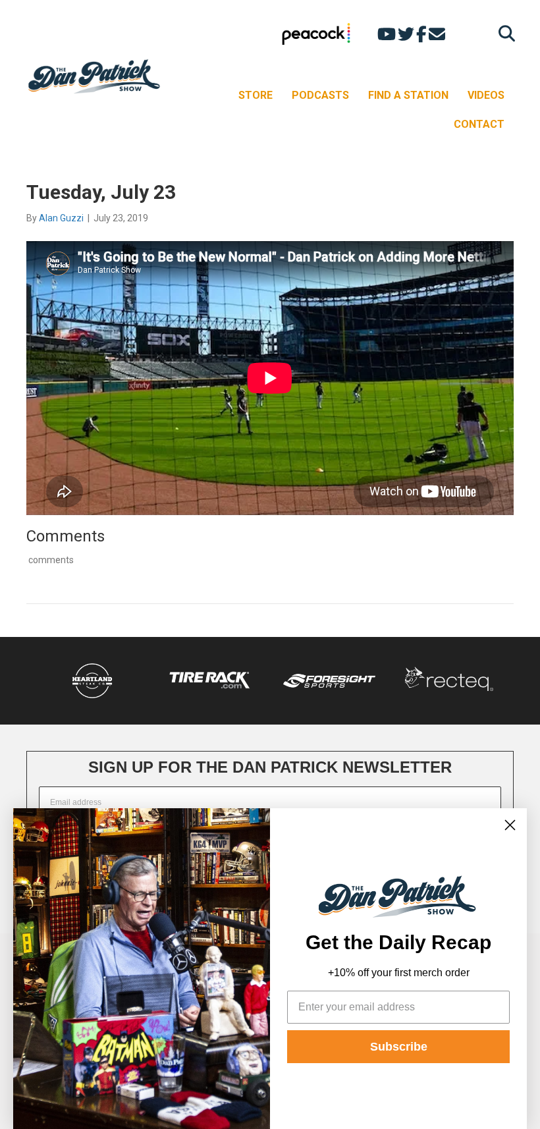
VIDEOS (486, 95)
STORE (255, 95)
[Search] (503, 33)
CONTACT (479, 124)
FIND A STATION (408, 95)
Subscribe (398, 1046)
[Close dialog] (510, 825)
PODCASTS (320, 95)
